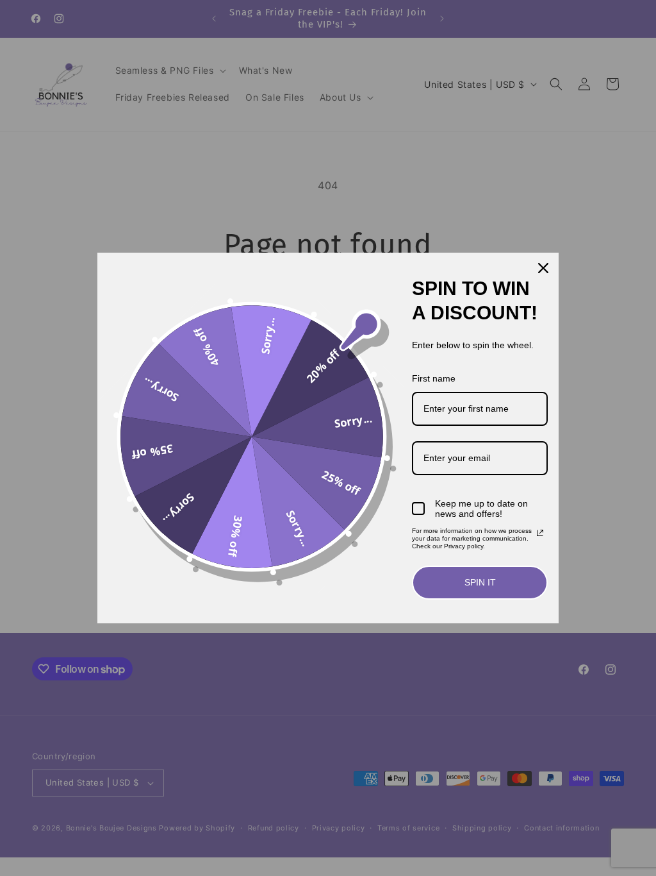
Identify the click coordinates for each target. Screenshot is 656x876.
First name (433, 378)
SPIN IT (480, 582)
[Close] (543, 268)
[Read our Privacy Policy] (540, 533)
